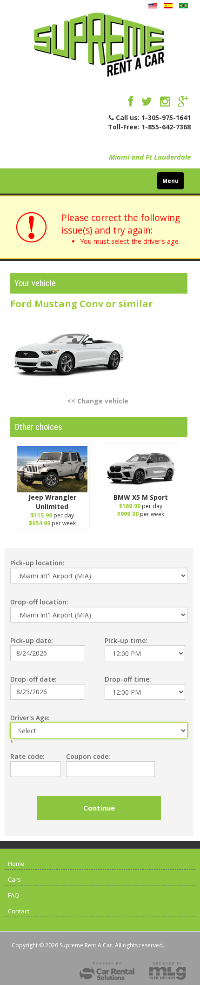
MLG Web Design (167, 971)
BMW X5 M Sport (140, 497)
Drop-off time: (128, 679)
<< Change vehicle (97, 400)
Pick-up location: (37, 562)
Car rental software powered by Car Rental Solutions (107, 971)
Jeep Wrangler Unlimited (52, 502)
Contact (18, 911)
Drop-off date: (33, 679)
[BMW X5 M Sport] (141, 469)
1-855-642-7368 (166, 126)
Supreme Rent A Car (99, 47)
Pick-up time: (126, 640)
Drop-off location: (39, 601)
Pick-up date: (31, 640)
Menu (170, 181)
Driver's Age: (30, 717)
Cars (14, 879)
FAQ (13, 895)
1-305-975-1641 (166, 117)
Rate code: (27, 756)
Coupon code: (88, 756)
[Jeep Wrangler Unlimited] (52, 469)
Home (16, 863)
